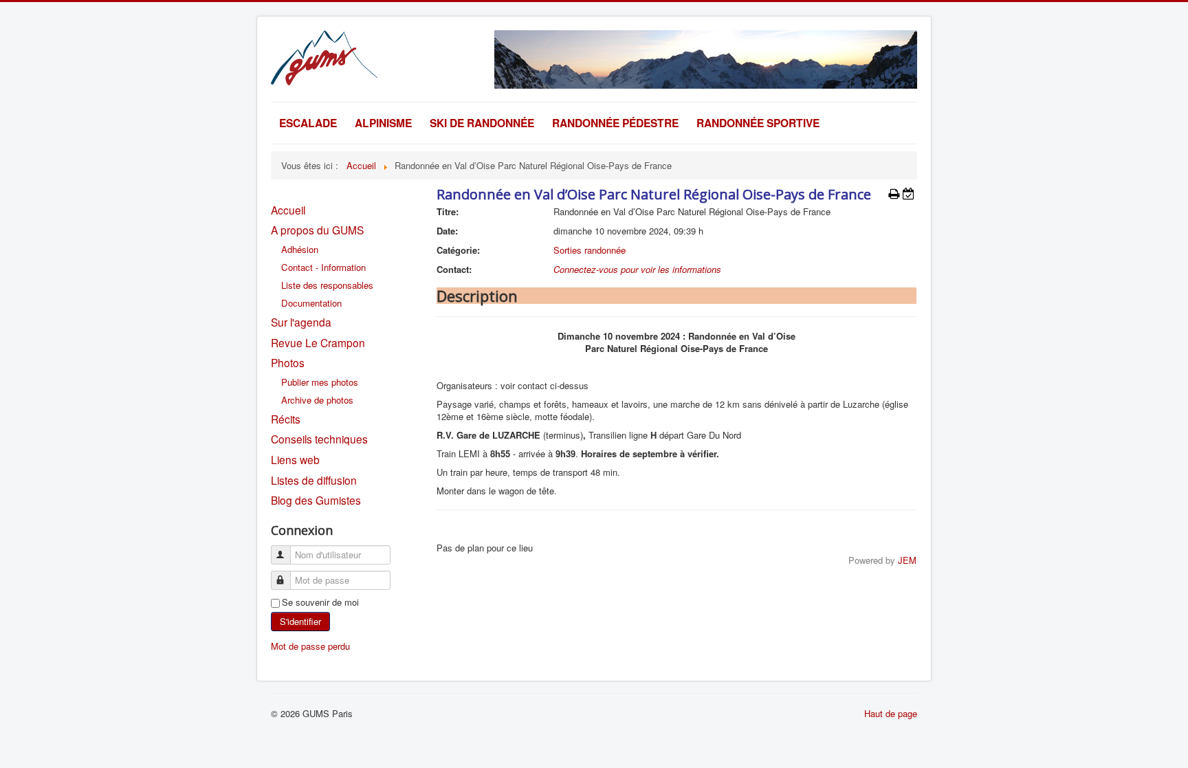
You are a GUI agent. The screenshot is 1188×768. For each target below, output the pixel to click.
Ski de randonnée (482, 123)
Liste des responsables (327, 285)
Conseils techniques (319, 438)
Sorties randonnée (589, 249)
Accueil (288, 209)
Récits (285, 418)
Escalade (308, 123)
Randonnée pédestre (615, 123)
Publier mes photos (319, 381)
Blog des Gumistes (316, 499)
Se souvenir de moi (320, 602)
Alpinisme (383, 123)
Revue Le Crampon (318, 342)
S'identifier (300, 621)
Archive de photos (317, 399)
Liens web (295, 459)
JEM (907, 560)
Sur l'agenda (301, 321)
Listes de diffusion (314, 479)
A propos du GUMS (317, 229)
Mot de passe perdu (310, 645)
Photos (288, 362)
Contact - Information (323, 267)
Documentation (311, 302)
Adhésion (299, 249)
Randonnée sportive (758, 123)
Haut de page (890, 713)
